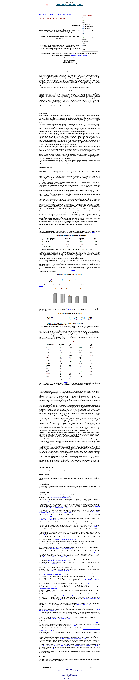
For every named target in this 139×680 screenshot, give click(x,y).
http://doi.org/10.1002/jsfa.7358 (69, 595)
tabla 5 (65, 382)
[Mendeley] (83, 45)
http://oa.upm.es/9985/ (44, 502)
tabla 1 (93, 232)
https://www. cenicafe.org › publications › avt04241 (80, 615)
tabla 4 (65, 335)
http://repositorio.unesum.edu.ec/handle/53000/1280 (65, 539)
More (85, 45)
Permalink (86, 49)
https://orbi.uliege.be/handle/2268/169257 (48, 588)
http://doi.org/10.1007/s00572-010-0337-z (48, 563)
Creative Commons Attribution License (88, 667)
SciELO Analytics (88, 20)
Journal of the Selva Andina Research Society (55, 14)
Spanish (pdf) (87, 24)
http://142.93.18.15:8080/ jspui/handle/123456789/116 (55, 556)
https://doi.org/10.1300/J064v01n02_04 (52, 574)
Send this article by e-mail (90, 37)
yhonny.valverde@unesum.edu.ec (79, 55)
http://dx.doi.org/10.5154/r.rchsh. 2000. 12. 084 (70, 638)
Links (51, 516)
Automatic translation (89, 35)
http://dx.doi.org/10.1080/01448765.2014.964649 (60, 570)
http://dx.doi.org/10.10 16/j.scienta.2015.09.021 (50, 519)
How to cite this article (89, 30)
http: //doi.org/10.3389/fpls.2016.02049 (57, 560)
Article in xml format (88, 26)
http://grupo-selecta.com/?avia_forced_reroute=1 (61, 548)
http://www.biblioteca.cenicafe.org (83, 604)
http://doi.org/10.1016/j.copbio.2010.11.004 (60, 618)
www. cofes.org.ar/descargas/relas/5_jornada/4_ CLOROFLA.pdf (81, 552)
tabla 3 (69, 309)
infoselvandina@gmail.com (69, 678)
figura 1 (41, 286)
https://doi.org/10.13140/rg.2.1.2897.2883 (90, 580)
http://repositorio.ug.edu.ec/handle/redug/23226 (61, 497)
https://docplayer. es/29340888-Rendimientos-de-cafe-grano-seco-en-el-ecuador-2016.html (69, 512)
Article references (88, 28)
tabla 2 (73, 270)
